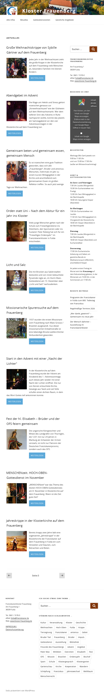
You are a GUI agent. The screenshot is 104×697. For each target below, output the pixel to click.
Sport (42, 661)
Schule (52, 661)
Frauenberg (59, 637)
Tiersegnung (46, 632)
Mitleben (57, 652)
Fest (91, 652)
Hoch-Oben (61, 627)
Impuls (81, 637)
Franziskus (58, 671)
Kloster (69, 622)
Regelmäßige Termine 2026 (82, 308)
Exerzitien (69, 652)
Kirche (58, 666)
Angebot (81, 647)
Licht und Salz (15, 265)
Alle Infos (10, 20)
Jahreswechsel (73, 671)
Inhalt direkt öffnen (94, 103)
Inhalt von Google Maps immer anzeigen (82, 137)
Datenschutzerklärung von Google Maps (82, 125)
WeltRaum (88, 671)
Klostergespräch (65, 661)
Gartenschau (46, 666)
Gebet (84, 632)
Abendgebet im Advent (22, 95)
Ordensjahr (75, 656)
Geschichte (81, 622)
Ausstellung (61, 642)
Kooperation (70, 666)
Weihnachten (46, 627)
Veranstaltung (56, 622)
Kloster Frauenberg (49, 10)
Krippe (81, 627)
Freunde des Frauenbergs (52, 647)
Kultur (43, 622)
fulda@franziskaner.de (84, 78)
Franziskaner (61, 632)
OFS (42, 656)
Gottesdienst (46, 642)
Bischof (87, 656)
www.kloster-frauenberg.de (85, 81)
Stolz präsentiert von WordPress (20, 690)
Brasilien (62, 656)
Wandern (84, 666)
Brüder (71, 637)
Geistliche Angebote (65, 20)
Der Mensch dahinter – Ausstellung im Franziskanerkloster (80, 324)
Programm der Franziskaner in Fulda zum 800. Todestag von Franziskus (82, 300)
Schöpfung (45, 671)
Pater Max (45, 652)
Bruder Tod (45, 637)
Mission (51, 656)
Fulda (72, 627)
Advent (70, 647)
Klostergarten (83, 661)
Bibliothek (74, 642)
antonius (75, 632)
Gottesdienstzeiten (41, 20)
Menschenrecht (47, 676)
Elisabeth (81, 652)
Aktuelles (24, 19)
